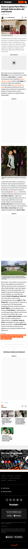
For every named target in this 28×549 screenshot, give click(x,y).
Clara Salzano (11, 17)
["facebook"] (16, 462)
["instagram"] (6, 462)
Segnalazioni (10, 475)
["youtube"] (9, 462)
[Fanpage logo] (8, 2)
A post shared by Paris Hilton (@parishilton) (14, 344)
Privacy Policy (18, 475)
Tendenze (6, 402)
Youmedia (3, 475)
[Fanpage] (14, 505)
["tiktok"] (2, 462)
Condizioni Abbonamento (14, 478)
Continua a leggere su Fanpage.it (14, 352)
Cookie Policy (4, 478)
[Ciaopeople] (14, 545)
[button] (25, 17)
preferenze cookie (11, 480)
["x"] (12, 462)
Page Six (15, 192)
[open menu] (1, 2)
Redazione (3, 480)
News (2, 402)
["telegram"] (19, 462)
